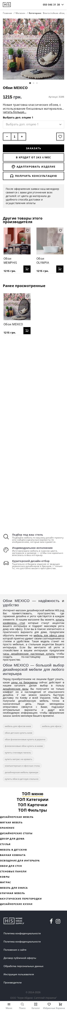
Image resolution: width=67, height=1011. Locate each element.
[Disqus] (33, 383)
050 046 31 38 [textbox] (51, 4)
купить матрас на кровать (18, 759)
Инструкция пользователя (19, 974)
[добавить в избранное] (60, 136)
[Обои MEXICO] (17, 306)
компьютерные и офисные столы (22, 765)
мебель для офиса (51, 726)
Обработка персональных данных (23, 966)
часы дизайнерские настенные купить (28, 653)
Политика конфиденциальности (22, 933)
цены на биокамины (24, 682)
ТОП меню (32, 793)
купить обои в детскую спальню (21, 778)
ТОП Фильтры (32, 810)
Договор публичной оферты (20, 958)
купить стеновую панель (18, 752)
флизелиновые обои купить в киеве (24, 745)
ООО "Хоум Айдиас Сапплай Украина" (33, 997)
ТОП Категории (32, 799)
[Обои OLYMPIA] (49, 241)
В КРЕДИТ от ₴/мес (33, 157)
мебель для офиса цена (49, 635)
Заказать (33, 148)
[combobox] (51, 4)
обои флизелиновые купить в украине (25, 739)
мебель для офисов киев (18, 726)
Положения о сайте (15, 949)
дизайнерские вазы (15, 688)
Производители (13, 982)
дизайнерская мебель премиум (21, 772)
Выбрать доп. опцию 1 (18, 117)
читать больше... (14, 112)
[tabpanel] (33, 49)
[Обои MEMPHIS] (17, 241)
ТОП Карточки (32, 804)
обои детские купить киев (18, 732)
